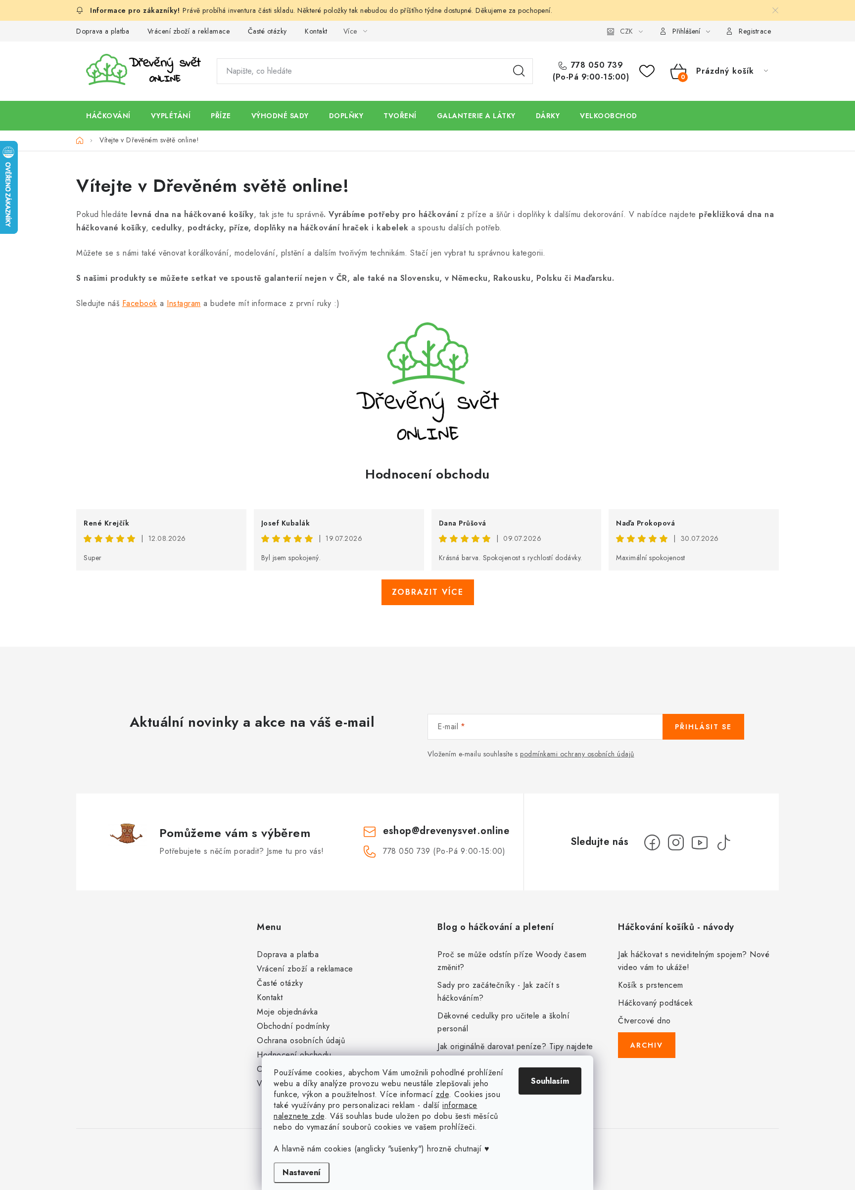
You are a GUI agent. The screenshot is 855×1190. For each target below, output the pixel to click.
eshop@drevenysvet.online (446, 831)
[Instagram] (676, 842)
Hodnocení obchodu (427, 474)
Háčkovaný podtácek (655, 1003)
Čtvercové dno (644, 1020)
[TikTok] (723, 842)
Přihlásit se (703, 727)
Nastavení (302, 1172)
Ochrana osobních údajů (301, 1040)
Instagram (184, 303)
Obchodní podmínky (293, 1026)
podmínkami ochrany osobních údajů (577, 754)
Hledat (519, 71)
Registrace (755, 31)
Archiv (646, 1045)
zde (442, 1094)
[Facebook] (652, 842)
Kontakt (316, 31)
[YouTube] (700, 842)
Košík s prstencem (650, 985)
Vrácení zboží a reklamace (188, 31)
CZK (626, 31)
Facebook (139, 303)
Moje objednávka (287, 1011)
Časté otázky (267, 31)
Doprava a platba (102, 31)
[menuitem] (108, 116)
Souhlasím (550, 1081)
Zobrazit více (428, 592)
